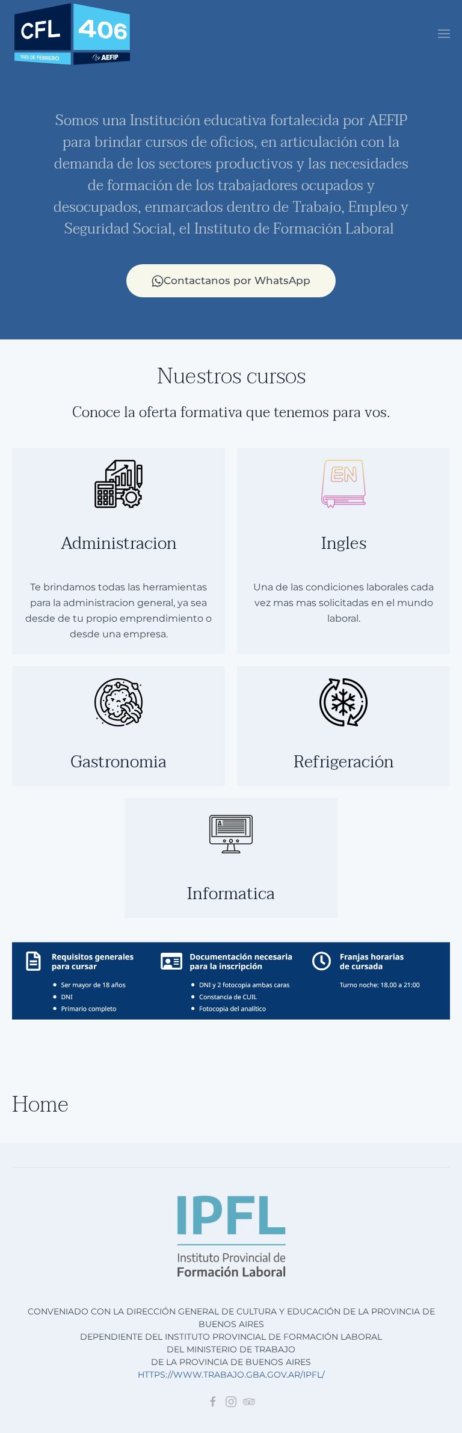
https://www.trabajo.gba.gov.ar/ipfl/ (231, 1374)
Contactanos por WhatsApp (237, 280)
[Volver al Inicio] (72, 34)
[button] (444, 34)
